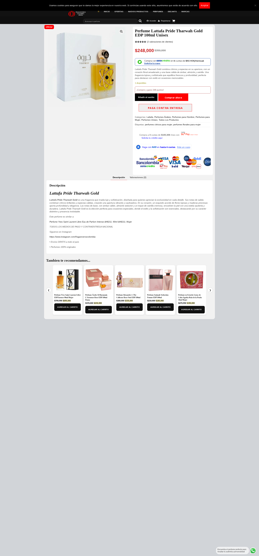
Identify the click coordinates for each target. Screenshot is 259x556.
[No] (255, 5)
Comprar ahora (173, 97)
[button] (121, 31)
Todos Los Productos (169, 120)
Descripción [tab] (119, 177)
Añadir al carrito (146, 97)
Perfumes (158, 11)
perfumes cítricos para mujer (158, 124)
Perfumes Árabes (162, 117)
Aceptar (204, 5)
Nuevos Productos (138, 11)
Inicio (107, 11)
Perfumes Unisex (149, 120)
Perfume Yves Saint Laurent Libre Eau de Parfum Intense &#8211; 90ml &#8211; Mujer (90, 222)
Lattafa (150, 117)
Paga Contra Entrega (165, 108)
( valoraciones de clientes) (160, 42)
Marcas (185, 11)
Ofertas (119, 11)
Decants (172, 11)
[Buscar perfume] (142, 21)
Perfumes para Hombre (183, 117)
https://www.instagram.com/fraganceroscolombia (72, 237)
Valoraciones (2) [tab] (138, 177)
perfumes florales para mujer (187, 124)
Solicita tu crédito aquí (151, 138)
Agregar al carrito (67, 307)
